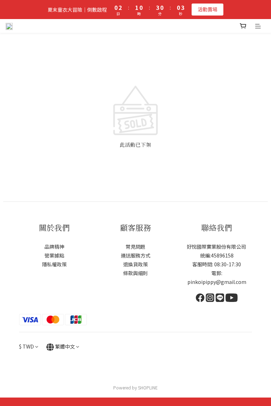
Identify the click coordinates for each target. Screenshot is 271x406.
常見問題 (135, 246)
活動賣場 (207, 9)
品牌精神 (54, 246)
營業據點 (54, 255)
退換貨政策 (135, 264)
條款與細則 (135, 273)
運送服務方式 (135, 255)
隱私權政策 (54, 264)
